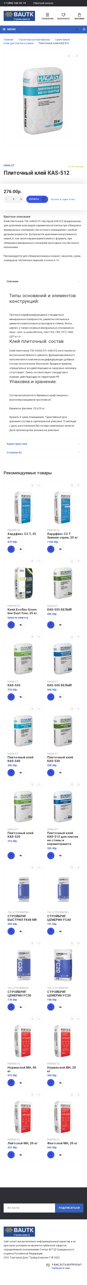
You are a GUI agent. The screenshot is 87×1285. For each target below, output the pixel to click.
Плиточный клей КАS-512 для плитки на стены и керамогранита (62, 838)
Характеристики (17, 443)
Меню (11, 29)
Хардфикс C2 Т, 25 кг (21, 535)
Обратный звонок (43, 3)
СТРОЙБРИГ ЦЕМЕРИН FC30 (19, 993)
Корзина (79, 19)
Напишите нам (61, 1267)
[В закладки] (77, 56)
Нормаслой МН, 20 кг (61, 1069)
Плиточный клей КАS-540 (20, 759)
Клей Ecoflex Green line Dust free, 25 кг (22, 611)
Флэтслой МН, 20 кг (62, 1143)
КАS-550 (13, 685)
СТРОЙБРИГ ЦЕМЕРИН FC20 (59, 993)
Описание (12, 281)
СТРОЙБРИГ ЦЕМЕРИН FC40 (59, 918)
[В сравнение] (68, 56)
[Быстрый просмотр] (20, 549)
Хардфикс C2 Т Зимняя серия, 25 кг (62, 535)
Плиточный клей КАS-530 (60, 759)
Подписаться (69, 1207)
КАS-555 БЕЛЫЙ (59, 609)
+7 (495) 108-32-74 (15, 3)
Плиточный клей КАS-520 (20, 834)
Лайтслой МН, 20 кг (22, 1143)
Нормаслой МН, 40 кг (21, 1069)
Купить (34, 199)
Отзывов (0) (14, 452)
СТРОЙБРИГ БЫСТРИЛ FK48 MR (22, 918)
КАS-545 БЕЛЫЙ (59, 685)
